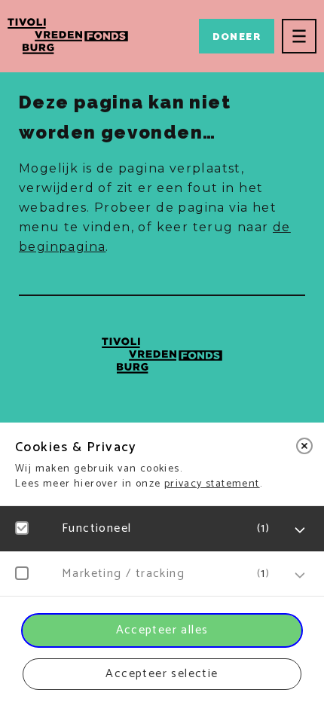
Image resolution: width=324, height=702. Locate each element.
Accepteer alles (162, 630)
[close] (304, 446)
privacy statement (212, 484)
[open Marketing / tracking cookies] (300, 575)
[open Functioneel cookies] (300, 530)
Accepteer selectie (161, 674)
